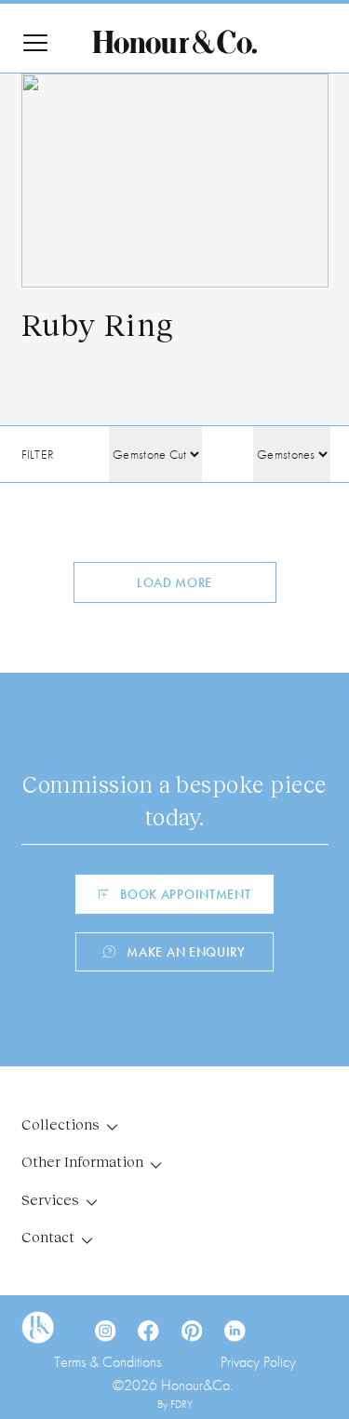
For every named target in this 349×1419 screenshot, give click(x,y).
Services (50, 1199)
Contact (47, 1236)
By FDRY (175, 1404)
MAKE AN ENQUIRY (186, 952)
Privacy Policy (258, 1362)
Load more (174, 582)
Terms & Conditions (107, 1362)
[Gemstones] (291, 454)
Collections (60, 1123)
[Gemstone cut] (155, 454)
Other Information (82, 1161)
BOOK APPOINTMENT (185, 894)
